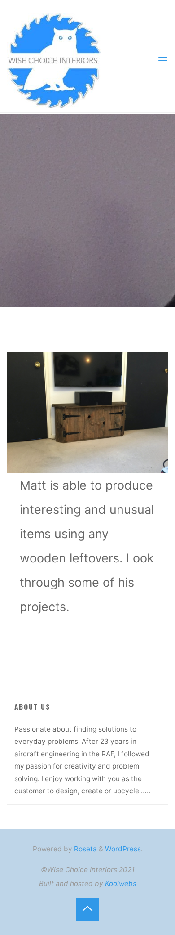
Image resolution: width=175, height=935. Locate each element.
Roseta (84, 849)
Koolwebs (120, 883)
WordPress (123, 849)
